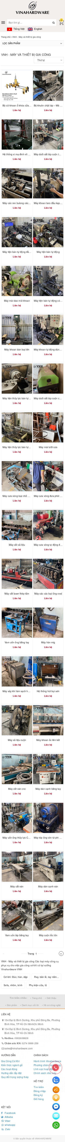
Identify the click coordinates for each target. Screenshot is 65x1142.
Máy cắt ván (17, 886)
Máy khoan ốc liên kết (48, 740)
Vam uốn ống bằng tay (17, 642)
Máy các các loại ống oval (48, 593)
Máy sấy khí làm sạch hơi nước (19, 691)
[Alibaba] (56, 1089)
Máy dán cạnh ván (48, 886)
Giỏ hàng (39, 1099)
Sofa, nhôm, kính (13, 985)
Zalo (7, 1129)
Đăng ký (38, 1095)
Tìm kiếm (39, 1087)
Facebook (10, 1113)
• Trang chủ (36, 998)
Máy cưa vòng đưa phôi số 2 (49, 496)
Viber (7, 1120)
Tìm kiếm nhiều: (18, 997)
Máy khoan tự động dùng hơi (49, 349)
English (38, 28)
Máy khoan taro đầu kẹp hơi (49, 203)
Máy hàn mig (48, 642)
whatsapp (9, 1124)
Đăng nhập (40, 1091)
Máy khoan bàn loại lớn (16, 349)
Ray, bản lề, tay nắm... (46, 977)
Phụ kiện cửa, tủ (38, 985)
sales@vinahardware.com (18, 1048)
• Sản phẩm (11, 1005)
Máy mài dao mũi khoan (17, 300)
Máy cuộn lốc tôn (48, 935)
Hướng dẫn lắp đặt (11, 1073)
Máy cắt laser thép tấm (16, 593)
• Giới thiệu (50, 998)
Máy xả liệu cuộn (17, 740)
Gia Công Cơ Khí (10, 1061)
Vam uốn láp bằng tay (17, 935)
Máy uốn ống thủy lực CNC (17, 837)
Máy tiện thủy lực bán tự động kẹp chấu (23, 398)
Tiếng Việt (18, 28)
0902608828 (16, 1038)
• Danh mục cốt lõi (29, 1005)
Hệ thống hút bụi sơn (48, 691)
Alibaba (8, 1117)
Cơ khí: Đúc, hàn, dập (16, 977)
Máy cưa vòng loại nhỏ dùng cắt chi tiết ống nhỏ (28, 496)
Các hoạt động (9, 1069)
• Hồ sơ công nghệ (51, 1005)
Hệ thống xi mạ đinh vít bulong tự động (23, 154)
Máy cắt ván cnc (17, 788)
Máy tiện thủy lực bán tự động (18, 447)
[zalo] (56, 1080)
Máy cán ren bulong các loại (17, 203)
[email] (56, 1106)
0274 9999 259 (21, 1043)
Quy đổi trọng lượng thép (14, 1077)
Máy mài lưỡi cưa (48, 447)
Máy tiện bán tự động (48, 251)
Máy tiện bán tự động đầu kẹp (18, 251)
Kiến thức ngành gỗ (12, 1065)
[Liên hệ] (56, 1097)
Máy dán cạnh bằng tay (48, 788)
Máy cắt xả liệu (17, 544)
